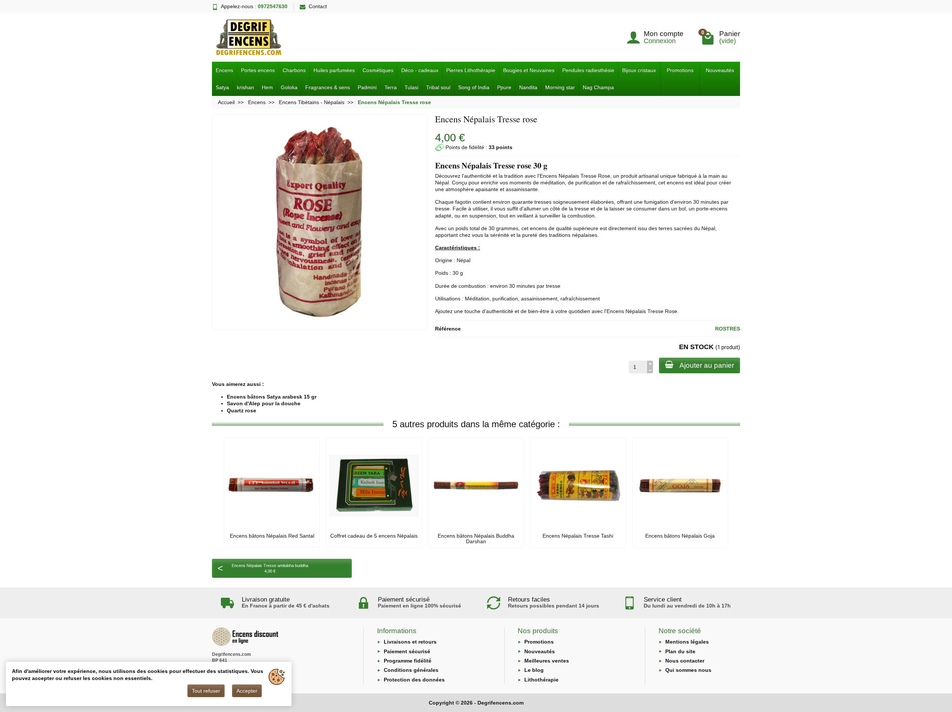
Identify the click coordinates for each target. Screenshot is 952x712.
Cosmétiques (378, 70)
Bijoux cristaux (639, 70)
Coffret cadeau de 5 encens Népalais (374, 536)
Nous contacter (684, 661)
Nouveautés (720, 70)
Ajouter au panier (706, 365)
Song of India (473, 87)
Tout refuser (206, 691)
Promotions (680, 70)
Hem (267, 87)
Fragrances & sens (327, 87)
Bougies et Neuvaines (528, 70)
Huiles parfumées (334, 70)
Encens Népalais (559, 176)
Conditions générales (411, 670)
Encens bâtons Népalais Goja (680, 536)
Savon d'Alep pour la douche (263, 403)
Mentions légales (687, 642)
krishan (245, 87)
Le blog (534, 670)
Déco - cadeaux (419, 70)
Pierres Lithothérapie (470, 70)
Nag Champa (598, 87)
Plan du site (680, 651)
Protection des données (414, 680)
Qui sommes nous (688, 670)
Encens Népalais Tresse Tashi (578, 536)
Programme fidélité (407, 661)
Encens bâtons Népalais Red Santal (272, 536)
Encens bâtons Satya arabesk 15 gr (271, 397)
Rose (604, 176)
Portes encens (258, 70)
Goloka (289, 87)
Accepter (247, 691)
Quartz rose (241, 410)
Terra (391, 87)
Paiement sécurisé (407, 651)
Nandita (528, 87)
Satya (222, 87)
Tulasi (411, 87)
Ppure (504, 87)
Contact (318, 6)
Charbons (294, 70)
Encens (224, 70)
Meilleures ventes (546, 661)
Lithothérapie (541, 680)
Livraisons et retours (410, 642)
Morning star (560, 87)
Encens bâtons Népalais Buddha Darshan (476, 538)
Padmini (367, 87)
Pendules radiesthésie (588, 70)
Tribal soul (438, 87)
